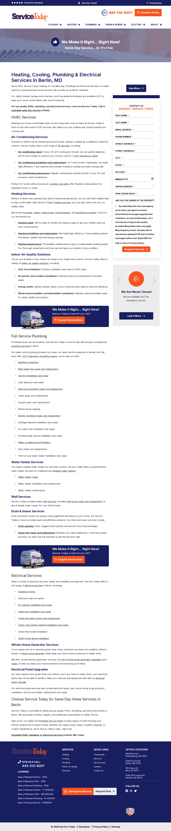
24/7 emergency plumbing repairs (40, 356)
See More (134, 88)
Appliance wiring (26, 591)
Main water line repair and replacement (38, 369)
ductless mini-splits (59, 184)
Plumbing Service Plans (51, 721)
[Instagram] (131, 791)
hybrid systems (62, 212)
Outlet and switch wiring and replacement (39, 618)
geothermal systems (86, 212)
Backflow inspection (28, 362)
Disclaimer (84, 826)
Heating (65, 754)
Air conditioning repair (30, 152)
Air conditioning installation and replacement (42, 162)
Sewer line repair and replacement (36, 532)
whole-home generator (33, 653)
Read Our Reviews (33, 2)
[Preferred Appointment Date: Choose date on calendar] (152, 179)
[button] (153, 280)
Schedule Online (149, 12)
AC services (64, 145)
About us (98, 758)
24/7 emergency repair (86, 156)
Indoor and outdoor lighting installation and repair (43, 625)
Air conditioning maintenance (34, 173)
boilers (37, 212)
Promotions (155, 3)
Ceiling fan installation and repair (34, 611)
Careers (97, 766)
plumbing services (20, 346)
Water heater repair (28, 477)
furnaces (27, 212)
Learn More (134, 315)
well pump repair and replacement (84, 501)
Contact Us (98, 770)
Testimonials (99, 754)
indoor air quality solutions (35, 263)
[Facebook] (127, 791)
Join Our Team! (89, 3)
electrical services (34, 585)
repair (14, 663)
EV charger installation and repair (35, 605)
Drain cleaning (26, 526)
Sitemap (115, 826)
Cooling (65, 758)
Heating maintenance (29, 244)
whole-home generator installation (84, 659)
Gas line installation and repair (33, 375)
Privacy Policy (137, 243)
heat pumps (48, 212)
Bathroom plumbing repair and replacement (40, 389)
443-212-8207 (121, 13)
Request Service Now (69, 320)
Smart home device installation (33, 638)
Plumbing (66, 762)
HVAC (31, 721)
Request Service (134, 249)
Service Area (99, 762)
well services (49, 501)
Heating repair (26, 222)
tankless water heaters (64, 471)
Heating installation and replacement (38, 233)
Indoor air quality (69, 766)
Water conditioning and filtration (34, 442)
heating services (62, 202)
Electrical (66, 770)
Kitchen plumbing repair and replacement (39, 415)
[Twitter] (135, 791)
